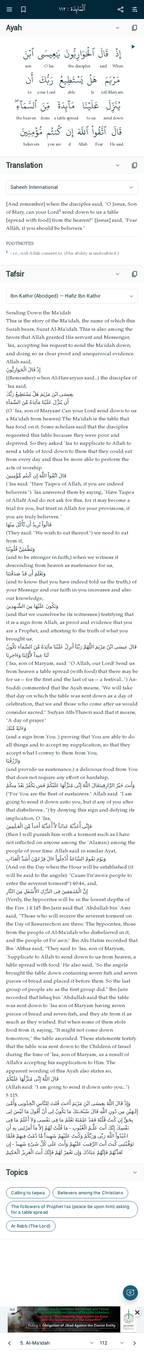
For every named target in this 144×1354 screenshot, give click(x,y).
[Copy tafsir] (134, 274)
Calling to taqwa (28, 1192)
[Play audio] (132, 46)
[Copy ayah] (134, 28)
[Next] (134, 1343)
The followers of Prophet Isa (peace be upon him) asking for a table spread (70, 1209)
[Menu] (9, 9)
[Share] (120, 9)
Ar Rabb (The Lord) (31, 1226)
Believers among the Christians (90, 1192)
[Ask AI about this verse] (130, 1292)
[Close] (137, 1312)
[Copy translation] (134, 165)
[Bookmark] (23, 9)
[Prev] (9, 1343)
